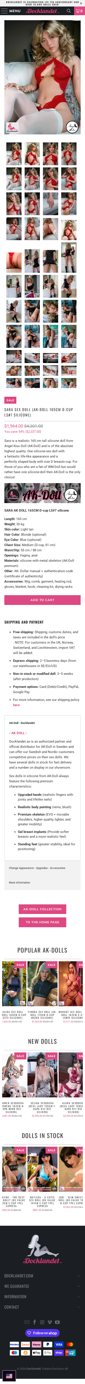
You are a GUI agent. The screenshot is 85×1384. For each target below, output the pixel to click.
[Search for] (69, 11)
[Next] (77, 78)
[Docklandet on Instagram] (42, 1323)
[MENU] (2, 11)
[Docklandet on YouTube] (57, 1323)
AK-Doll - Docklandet (22, 723)
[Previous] (7, 78)
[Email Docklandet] (27, 1323)
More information (19, 882)
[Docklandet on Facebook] (34, 1323)
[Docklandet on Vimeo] (50, 1323)
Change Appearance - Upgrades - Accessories (37, 868)
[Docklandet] (42, 11)
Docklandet (34, 1368)
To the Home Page (42, 922)
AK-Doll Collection (42, 909)
